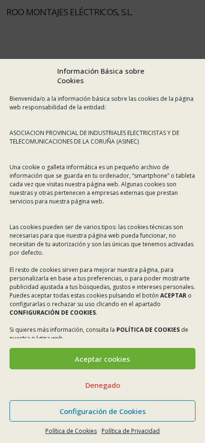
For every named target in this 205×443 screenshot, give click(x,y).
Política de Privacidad (131, 431)
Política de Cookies (71, 431)
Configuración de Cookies (103, 411)
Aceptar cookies (102, 359)
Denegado (102, 385)
